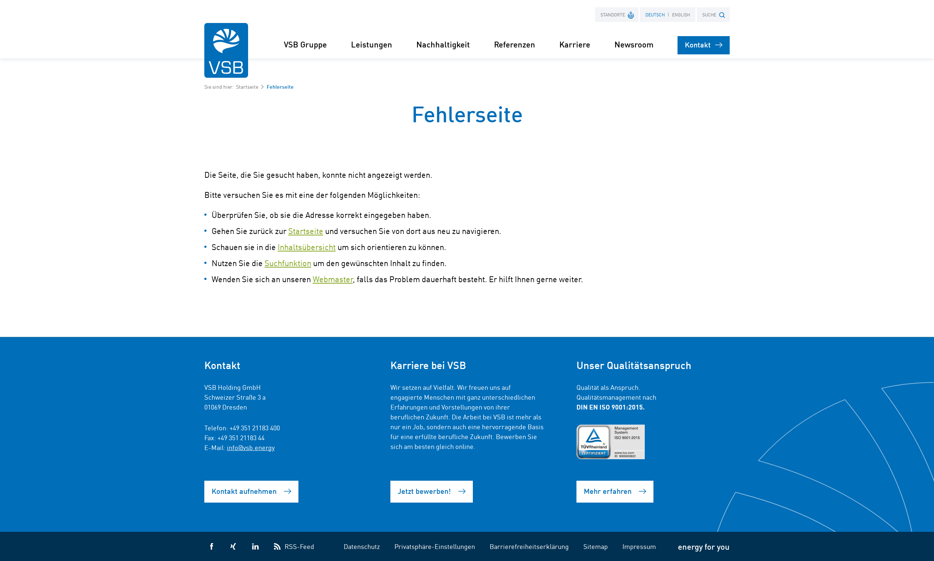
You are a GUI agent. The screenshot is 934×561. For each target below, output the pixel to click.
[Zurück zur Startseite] (226, 50)
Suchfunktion (288, 262)
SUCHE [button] (709, 14)
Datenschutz (362, 546)
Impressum (639, 546)
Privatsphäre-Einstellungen (434, 546)
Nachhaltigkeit (443, 44)
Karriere (574, 44)
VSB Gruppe (305, 44)
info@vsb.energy (251, 447)
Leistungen (371, 44)
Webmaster (333, 278)
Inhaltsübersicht (307, 246)
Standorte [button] (613, 14)
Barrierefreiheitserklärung (529, 546)
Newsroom (633, 44)
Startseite (247, 86)
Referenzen (514, 44)
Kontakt (698, 44)
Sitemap (595, 546)
